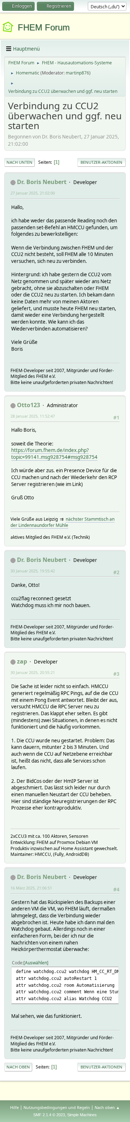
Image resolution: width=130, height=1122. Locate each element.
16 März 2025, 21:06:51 (31, 888)
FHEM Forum (44, 27)
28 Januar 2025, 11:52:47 (32, 416)
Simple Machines (82, 1115)
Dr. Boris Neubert (41, 182)
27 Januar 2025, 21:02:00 (32, 193)
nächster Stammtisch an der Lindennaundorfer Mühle (62, 522)
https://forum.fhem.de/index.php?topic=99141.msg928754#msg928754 (54, 453)
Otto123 (28, 405)
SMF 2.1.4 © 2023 (49, 1115)
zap (22, 661)
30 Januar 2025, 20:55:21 (32, 672)
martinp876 (77, 73)
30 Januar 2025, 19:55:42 (32, 570)
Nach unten (19, 162)
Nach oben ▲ (107, 1107)
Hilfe (14, 1107)
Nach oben (18, 1067)
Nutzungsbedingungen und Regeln (56, 1107)
